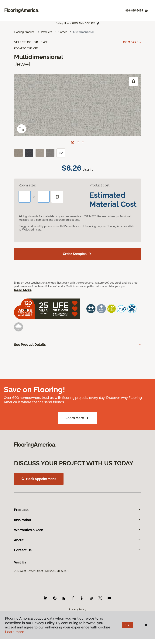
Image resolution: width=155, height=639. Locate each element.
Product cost (99, 185)
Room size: (27, 185)
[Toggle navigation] (146, 10)
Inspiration (22, 520)
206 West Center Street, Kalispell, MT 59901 (41, 571)
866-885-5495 (134, 10)
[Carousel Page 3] (83, 142)
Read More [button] (22, 290)
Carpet (62, 32)
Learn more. (15, 632)
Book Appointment (41, 479)
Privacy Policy (77, 609)
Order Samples (75, 254)
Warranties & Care (28, 530)
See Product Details (30, 345)
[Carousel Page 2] (78, 142)
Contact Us (23, 550)
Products (46, 32)
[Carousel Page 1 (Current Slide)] (72, 142)
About (19, 540)
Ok (127, 625)
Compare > (132, 42)
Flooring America (24, 32)
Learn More (74, 418)
